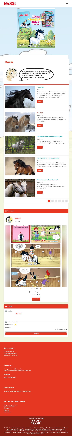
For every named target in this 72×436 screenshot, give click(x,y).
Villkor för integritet (10, 377)
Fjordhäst (40, 113)
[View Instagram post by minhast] (64, 285)
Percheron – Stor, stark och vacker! (47, 180)
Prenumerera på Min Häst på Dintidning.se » (17, 391)
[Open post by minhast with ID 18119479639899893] (36, 256)
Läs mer (40, 101)
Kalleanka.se (7, 412)
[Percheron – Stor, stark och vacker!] (20, 188)
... (59, 201)
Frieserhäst (40, 87)
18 (63, 201)
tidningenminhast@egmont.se (13, 369)
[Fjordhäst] (20, 122)
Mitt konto (27, 370)
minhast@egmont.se (10, 353)
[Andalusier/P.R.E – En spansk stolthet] (20, 166)
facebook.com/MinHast (11, 355)
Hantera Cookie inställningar (36, 418)
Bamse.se (6, 408)
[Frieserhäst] (20, 97)
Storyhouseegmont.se (10, 405)
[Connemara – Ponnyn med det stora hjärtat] (20, 145)
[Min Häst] (9, 311)
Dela (65, 329)
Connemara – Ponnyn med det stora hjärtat (49, 136)
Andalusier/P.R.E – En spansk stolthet (48, 158)
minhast (35, 227)
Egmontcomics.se (9, 407)
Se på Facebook (59, 329)
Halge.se (6, 410)
